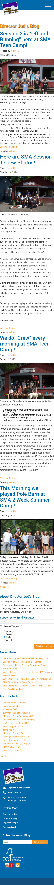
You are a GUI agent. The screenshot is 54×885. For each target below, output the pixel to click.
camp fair (9, 729)
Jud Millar (15, 50)
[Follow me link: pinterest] (12, 866)
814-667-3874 (14, 792)
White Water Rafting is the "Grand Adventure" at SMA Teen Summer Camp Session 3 (27, 680)
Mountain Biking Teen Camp (18, 716)
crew (19, 482)
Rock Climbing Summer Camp (19, 719)
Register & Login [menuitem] (10, 822)
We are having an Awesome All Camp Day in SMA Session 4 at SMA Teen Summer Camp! (26, 660)
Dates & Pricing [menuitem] (10, 818)
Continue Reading (8, 146)
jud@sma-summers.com (18, 787)
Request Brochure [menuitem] (11, 826)
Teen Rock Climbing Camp (16, 743)
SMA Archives (11, 747)
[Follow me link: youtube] (7, 866)
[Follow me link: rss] (17, 866)
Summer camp (12, 706)
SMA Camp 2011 (13, 726)
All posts (4, 586)
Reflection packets (14, 740)
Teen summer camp (14, 702)
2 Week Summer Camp (16, 723)
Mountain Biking (13, 733)
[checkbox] (27, 635)
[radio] (28, 631)
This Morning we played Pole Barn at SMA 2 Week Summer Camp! (25, 497)
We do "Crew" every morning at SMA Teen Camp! (25, 343)
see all (3, 756)
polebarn (11, 151)
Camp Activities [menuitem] (10, 814)
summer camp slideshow (17, 712)
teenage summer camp (16, 736)
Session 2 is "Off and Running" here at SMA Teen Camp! (25, 39)
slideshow (10, 709)
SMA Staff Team (13, 750)
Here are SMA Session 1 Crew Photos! (26, 159)
